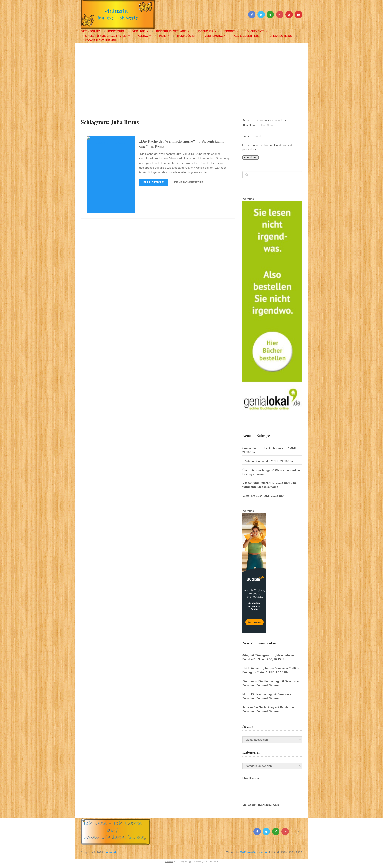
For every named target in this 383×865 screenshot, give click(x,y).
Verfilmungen (215, 35)
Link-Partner (250, 778)
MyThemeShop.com (253, 852)
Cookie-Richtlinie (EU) (100, 40)
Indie (162, 35)
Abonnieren (250, 157)
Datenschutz (90, 31)
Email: (246, 136)
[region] (191, 77)
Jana (245, 707)
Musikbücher (186, 35)
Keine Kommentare (188, 182)
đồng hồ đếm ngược (256, 655)
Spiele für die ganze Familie (106, 35)
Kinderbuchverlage (171, 31)
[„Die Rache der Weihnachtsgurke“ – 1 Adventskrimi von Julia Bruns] (111, 174)
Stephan (248, 681)
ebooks (230, 31)
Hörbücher (205, 31)
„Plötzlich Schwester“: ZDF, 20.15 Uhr (267, 461)
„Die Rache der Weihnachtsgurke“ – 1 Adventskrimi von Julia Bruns (181, 143)
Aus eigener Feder (247, 35)
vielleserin (111, 852)
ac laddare (169, 862)
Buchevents (256, 31)
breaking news (281, 35)
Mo (244, 694)
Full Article (153, 182)
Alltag (143, 35)
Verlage (138, 31)
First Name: (250, 125)
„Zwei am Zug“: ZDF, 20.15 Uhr (263, 495)
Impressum (116, 31)
